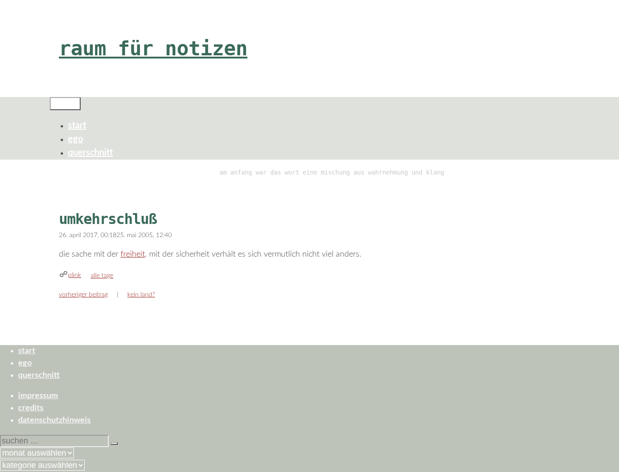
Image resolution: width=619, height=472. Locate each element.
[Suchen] (114, 443)
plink (74, 275)
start (77, 125)
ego (75, 139)
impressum (38, 396)
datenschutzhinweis (54, 420)
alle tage (102, 275)
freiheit (133, 254)
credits (31, 408)
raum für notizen (153, 48)
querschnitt (90, 152)
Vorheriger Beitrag (83, 295)
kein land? (141, 295)
